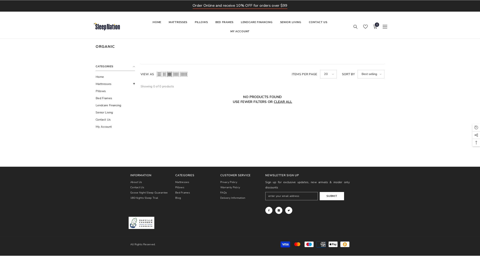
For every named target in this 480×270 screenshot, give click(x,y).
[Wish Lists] (365, 26)
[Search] (355, 26)
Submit (331, 196)
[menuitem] (115, 76)
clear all (283, 102)
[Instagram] (278, 210)
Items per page (304, 74)
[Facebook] (268, 210)
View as (147, 74)
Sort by (348, 74)
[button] (115, 83)
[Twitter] (288, 210)
